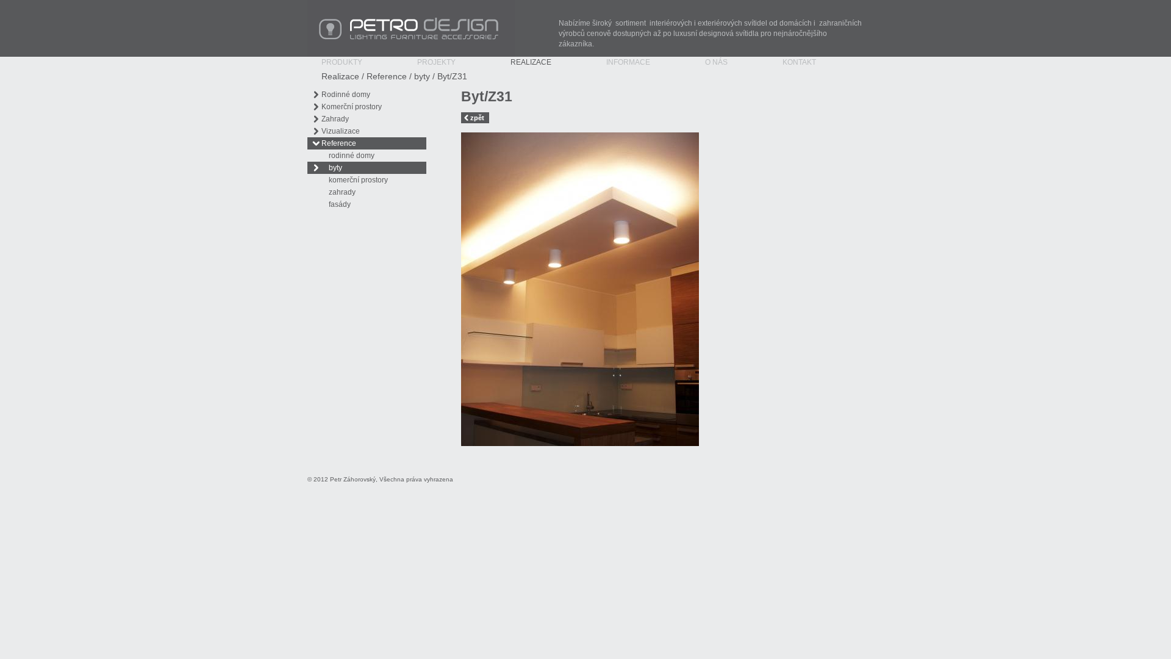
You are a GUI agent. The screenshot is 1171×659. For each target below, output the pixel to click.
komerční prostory (358, 180)
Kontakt (799, 62)
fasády (340, 204)
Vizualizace (340, 131)
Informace (628, 62)
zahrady (342, 192)
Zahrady (335, 119)
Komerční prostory (351, 107)
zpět (477, 117)
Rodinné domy (345, 94)
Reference (387, 76)
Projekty (436, 62)
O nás (716, 62)
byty (422, 76)
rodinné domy (351, 155)
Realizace (530, 62)
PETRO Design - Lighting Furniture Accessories (385, 5)
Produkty (341, 62)
